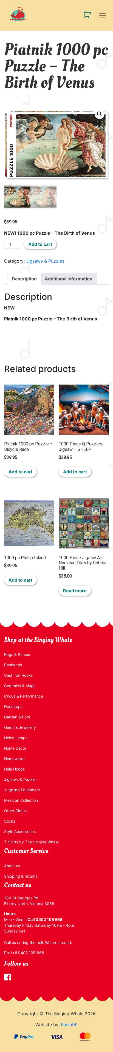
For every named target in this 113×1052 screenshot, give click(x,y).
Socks (9, 821)
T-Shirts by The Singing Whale (31, 842)
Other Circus (15, 810)
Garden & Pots (17, 717)
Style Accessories (20, 831)
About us (12, 865)
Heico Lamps (15, 737)
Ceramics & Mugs (19, 685)
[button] (99, 114)
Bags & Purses (17, 654)
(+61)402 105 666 (27, 952)
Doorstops (13, 706)
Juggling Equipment (22, 789)
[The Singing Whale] (56, 14)
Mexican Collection (21, 800)
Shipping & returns (20, 876)
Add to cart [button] (20, 471)
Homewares (14, 758)
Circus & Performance (23, 696)
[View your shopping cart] (85, 14)
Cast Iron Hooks (18, 675)
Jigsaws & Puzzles (45, 261)
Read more (75, 590)
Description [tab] (24, 279)
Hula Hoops (14, 769)
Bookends (13, 665)
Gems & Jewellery (20, 727)
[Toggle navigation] (102, 15)
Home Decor (15, 748)
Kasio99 (69, 1024)
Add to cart (40, 244)
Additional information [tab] (68, 279)
